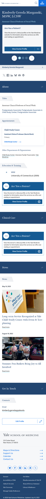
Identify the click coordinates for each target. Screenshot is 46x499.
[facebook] (15, 468)
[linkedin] (25, 468)
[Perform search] (36, 3)
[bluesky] (10, 468)
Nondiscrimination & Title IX (32, 480)
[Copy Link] (42, 86)
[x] (35, 468)
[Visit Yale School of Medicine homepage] (21, 435)
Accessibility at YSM (9, 480)
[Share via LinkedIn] (11, 75)
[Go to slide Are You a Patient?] (19, 58)
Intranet (5, 476)
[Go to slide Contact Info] (14, 58)
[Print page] (23, 75)
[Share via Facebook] (8, 75)
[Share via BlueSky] (15, 75)
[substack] (30, 468)
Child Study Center (8, 155)
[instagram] (20, 468)
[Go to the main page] (11, 3)
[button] (12, 28)
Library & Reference (29, 487)
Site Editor (26, 476)
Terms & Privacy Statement (31, 484)
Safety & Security (8, 484)
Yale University (8, 487)
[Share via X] (4, 75)
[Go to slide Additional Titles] (23, 58)
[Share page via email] (19, 75)
